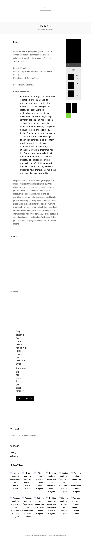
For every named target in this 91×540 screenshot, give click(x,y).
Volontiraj (14, 456)
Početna (41, 30)
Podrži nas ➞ (25, 399)
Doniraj (13, 453)
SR (45, 7)
